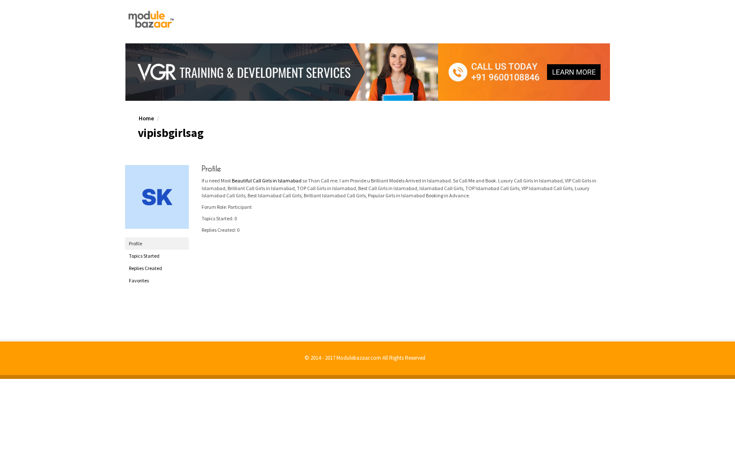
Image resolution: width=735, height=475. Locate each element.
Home (146, 118)
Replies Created (145, 268)
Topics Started (144, 256)
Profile (135, 243)
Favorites (139, 280)
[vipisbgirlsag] (157, 197)
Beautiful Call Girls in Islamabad (267, 180)
